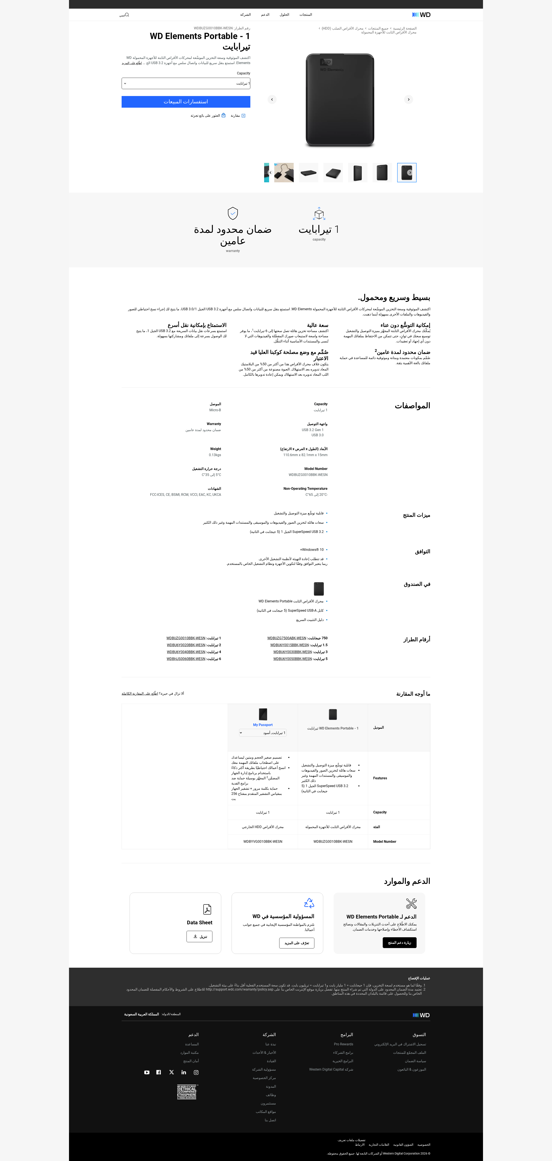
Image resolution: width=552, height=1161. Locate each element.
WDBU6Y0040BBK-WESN (186, 652)
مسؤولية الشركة (264, 1069)
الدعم (265, 15)
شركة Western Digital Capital (331, 1069)
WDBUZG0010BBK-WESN (185, 638)
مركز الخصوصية (264, 1078)
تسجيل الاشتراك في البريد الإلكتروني (400, 1044)
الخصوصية (423, 1144)
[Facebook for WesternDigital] (159, 1073)
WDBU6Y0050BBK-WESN (292, 659)
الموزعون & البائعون (411, 1069)
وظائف (271, 1095)
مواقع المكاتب (266, 1112)
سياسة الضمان (415, 1061)
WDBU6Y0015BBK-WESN (289, 645)
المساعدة (192, 1044)
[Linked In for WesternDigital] (184, 1073)
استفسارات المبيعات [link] (186, 102)
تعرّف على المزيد (297, 943)
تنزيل (203, 937)
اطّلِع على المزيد (132, 63)
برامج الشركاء (343, 1053)
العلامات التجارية (379, 1144)
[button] (407, 172)
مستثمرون (268, 1103)
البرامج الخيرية (342, 1061)
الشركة (245, 15)
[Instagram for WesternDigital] (196, 1073)
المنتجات (306, 15)
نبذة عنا (270, 1044)
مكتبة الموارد (189, 1053)
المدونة (271, 1086)
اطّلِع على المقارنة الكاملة (140, 694)
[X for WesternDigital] (171, 1072)
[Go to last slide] (272, 99)
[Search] (127, 15)
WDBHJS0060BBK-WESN (186, 659)
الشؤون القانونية (403, 1144)
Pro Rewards (343, 1044)
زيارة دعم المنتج (399, 942)
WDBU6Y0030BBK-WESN (292, 652)
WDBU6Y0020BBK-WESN (186, 645)
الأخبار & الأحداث (264, 1053)
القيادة (271, 1061)
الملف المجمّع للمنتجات (409, 1053)
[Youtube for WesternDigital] (146, 1073)
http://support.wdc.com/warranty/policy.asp (239, 989)
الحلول (284, 15)
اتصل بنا (270, 1120)
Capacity (243, 73)
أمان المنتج (191, 1061)
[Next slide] (408, 99)
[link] (239, 115)
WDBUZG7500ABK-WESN (286, 638)
